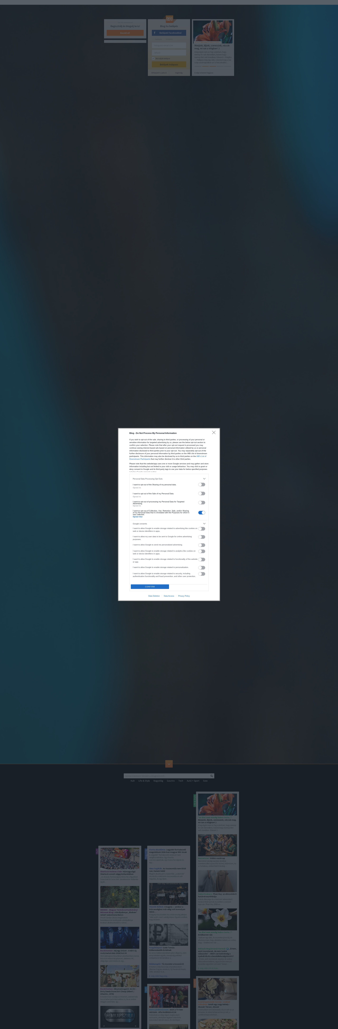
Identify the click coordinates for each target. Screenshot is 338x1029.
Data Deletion (154, 596)
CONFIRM (150, 587)
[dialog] (169, 514)
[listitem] (169, 478)
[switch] (201, 484)
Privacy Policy (184, 596)
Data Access (169, 596)
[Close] (214, 433)
